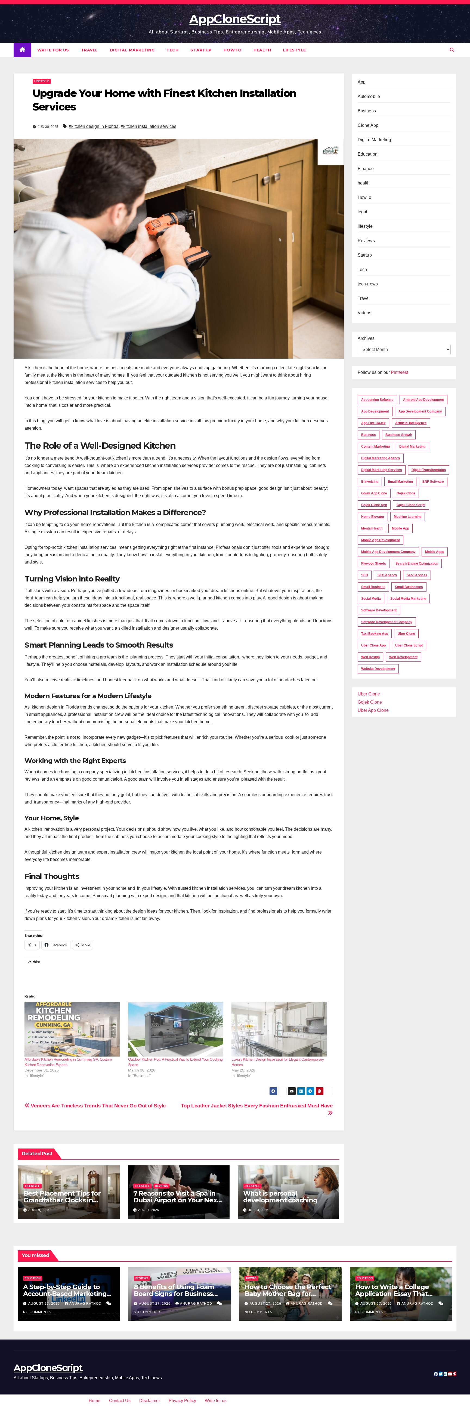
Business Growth (398, 435)
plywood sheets (373, 563)
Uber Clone (369, 694)
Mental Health (371, 528)
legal (362, 212)
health (262, 50)
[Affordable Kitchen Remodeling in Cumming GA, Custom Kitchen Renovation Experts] (73, 1029)
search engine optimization (416, 563)
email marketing (400, 482)
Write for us (53, 50)
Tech (172, 50)
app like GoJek (373, 423)
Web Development (403, 657)
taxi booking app (374, 634)
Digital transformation (429, 470)
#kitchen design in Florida (94, 126)
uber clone (406, 634)
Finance (366, 168)
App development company (420, 411)
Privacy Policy (182, 1400)
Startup (201, 50)
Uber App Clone (373, 710)
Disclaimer (149, 1400)
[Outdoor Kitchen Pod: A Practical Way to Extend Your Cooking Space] (177, 1029)
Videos (365, 312)
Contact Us (120, 1400)
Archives (366, 338)
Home (94, 1400)
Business (367, 111)
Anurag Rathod (86, 1304)
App (362, 82)
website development (378, 669)
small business (373, 587)
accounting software (377, 400)
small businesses (409, 587)
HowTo (233, 50)
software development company (386, 622)
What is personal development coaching (280, 1196)
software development (379, 610)
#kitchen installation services (148, 126)
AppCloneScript (234, 18)
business (368, 435)
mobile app (400, 528)
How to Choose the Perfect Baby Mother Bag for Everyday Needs (288, 1293)
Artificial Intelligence (411, 423)
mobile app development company (388, 552)
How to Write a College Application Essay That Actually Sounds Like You (395, 1293)
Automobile (369, 96)
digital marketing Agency (380, 458)
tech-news (368, 284)
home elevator (372, 517)
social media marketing (408, 599)
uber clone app (373, 645)
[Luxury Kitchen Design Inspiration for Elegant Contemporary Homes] (280, 1029)
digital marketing (412, 446)
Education (368, 154)
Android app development (423, 400)
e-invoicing (369, 482)
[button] (452, 50)
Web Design (370, 657)
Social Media (371, 599)
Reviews (161, 1185)
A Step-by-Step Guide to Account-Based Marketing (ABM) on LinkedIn (64, 1293)
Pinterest (399, 372)
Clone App (368, 125)
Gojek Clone (406, 493)
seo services (417, 575)
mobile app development (380, 540)
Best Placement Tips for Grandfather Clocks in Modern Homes (61, 1200)
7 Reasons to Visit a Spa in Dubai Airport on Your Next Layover (176, 1200)
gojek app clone (374, 493)
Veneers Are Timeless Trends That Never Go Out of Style (98, 1106)
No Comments (37, 1312)
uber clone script (409, 645)
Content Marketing (375, 446)
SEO (364, 575)
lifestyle (294, 50)
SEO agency (387, 575)
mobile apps (434, 552)
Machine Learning (407, 517)
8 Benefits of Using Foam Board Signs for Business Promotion (174, 1293)
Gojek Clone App (374, 505)
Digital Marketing (132, 50)
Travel (89, 50)
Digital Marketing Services (381, 470)
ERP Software (433, 482)
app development (375, 411)
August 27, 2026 (44, 1304)
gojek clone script (411, 505)
